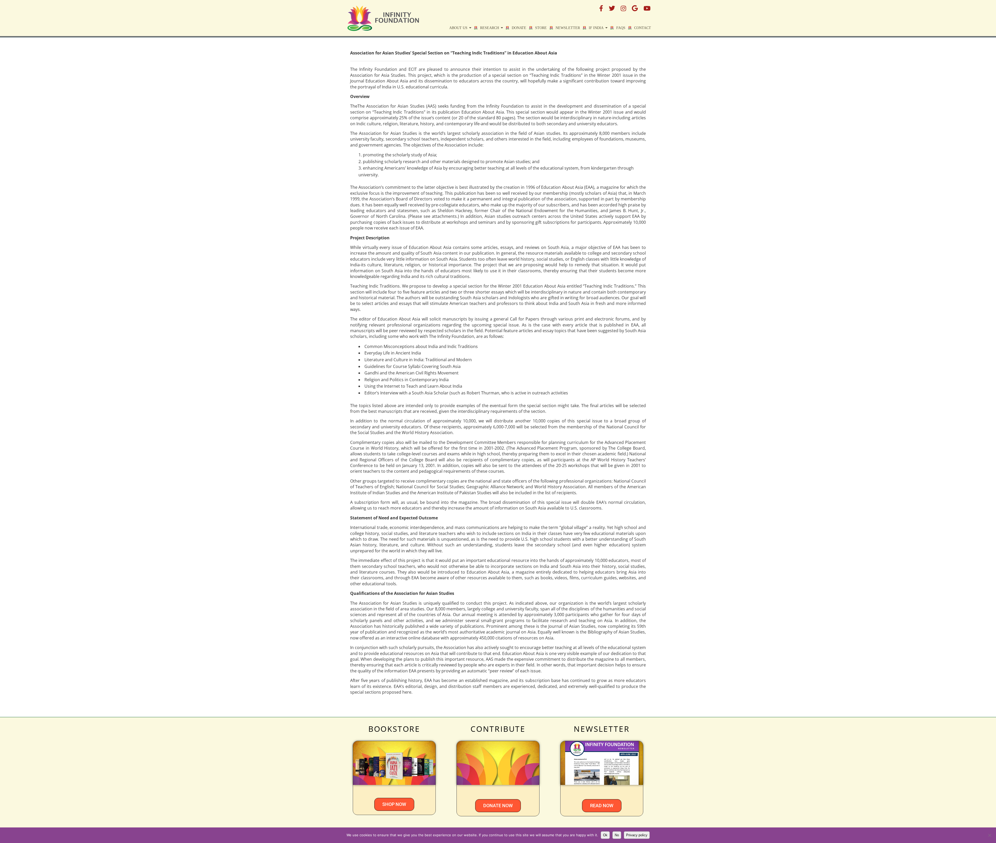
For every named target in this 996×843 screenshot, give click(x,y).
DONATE (519, 28)
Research (489, 28)
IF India (596, 28)
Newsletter (568, 28)
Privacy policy (636, 835)
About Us (458, 28)
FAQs (620, 28)
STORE (541, 28)
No (617, 835)
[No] (989, 835)
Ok (605, 835)
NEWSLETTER (602, 728)
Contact (642, 28)
